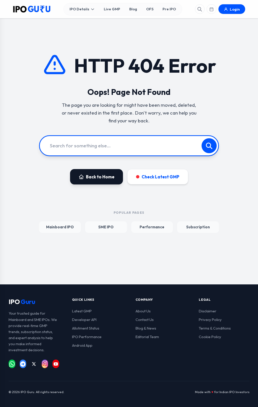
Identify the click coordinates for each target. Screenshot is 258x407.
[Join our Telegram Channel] (23, 364)
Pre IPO (169, 9)
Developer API (84, 319)
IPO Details (79, 9)
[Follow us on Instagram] (45, 364)
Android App (82, 345)
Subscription (198, 227)
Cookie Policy (210, 336)
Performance (152, 227)
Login (235, 9)
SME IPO (106, 227)
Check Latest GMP (160, 176)
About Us (143, 311)
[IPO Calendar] (211, 9)
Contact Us (145, 319)
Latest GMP (82, 311)
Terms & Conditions (215, 328)
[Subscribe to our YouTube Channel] (55, 364)
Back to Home (100, 176)
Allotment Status (85, 328)
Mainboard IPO (60, 227)
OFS (149, 9)
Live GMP (112, 9)
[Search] (200, 9)
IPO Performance (87, 336)
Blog (133, 9)
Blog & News (146, 328)
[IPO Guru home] (32, 9)
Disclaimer (207, 311)
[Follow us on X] (33, 364)
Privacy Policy (210, 319)
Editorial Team (147, 336)
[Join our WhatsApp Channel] (12, 364)
